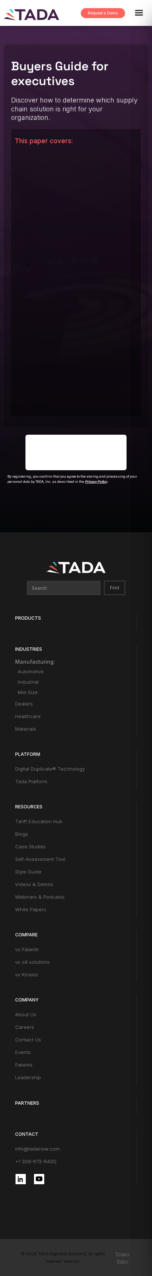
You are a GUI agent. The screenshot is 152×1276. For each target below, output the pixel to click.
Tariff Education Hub (38, 821)
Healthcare (28, 716)
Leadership (28, 1077)
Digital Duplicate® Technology (50, 769)
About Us (25, 1014)
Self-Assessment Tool (40, 859)
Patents (23, 1065)
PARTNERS (27, 1103)
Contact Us (28, 1040)
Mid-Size (28, 692)
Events (23, 1052)
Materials (25, 729)
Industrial (28, 682)
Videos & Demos (34, 884)
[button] (142, 13)
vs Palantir (27, 949)
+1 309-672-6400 (35, 1161)
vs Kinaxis (26, 974)
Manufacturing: (35, 662)
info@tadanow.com (37, 1149)
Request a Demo (103, 13)
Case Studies (30, 846)
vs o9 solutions (32, 962)
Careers (24, 1027)
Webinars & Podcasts (40, 897)
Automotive (31, 671)
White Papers (30, 909)
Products (28, 618)
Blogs (21, 834)
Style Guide (28, 872)
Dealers (24, 704)
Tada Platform (31, 781)
